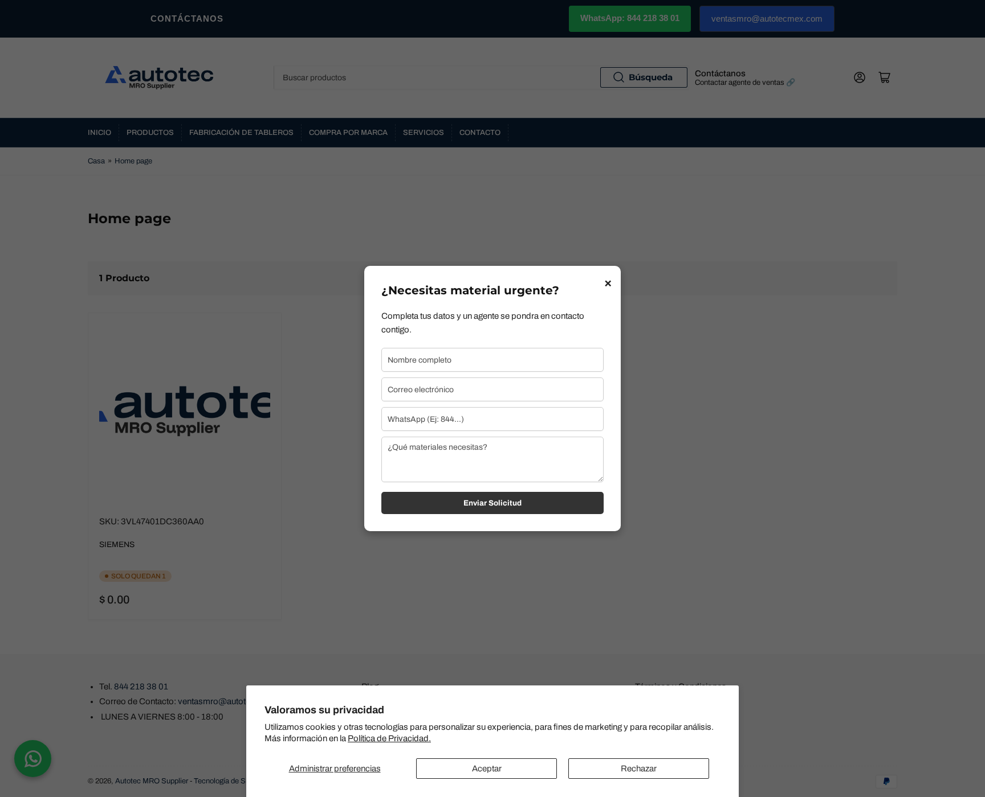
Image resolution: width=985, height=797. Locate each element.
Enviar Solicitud (492, 503)
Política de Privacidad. (389, 738)
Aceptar (487, 768)
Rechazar (639, 768)
